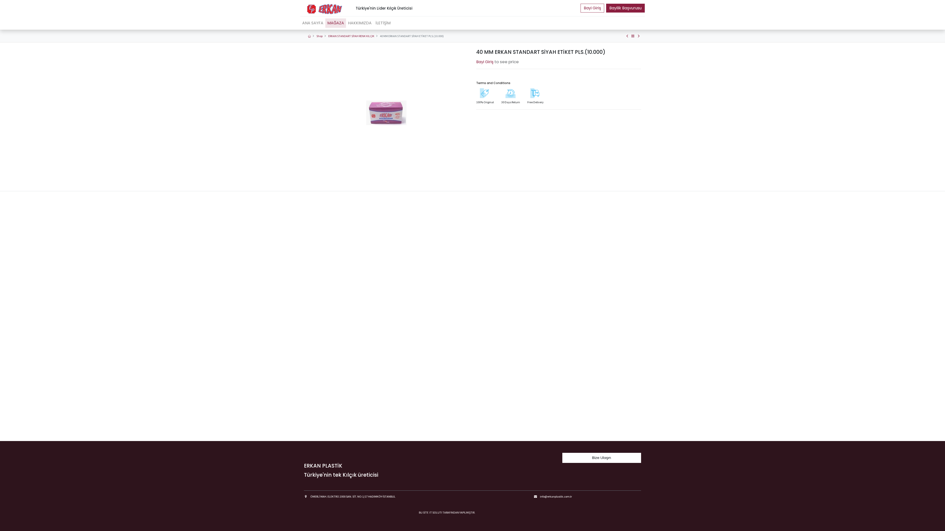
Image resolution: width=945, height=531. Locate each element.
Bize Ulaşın (601, 457)
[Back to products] (633, 36)
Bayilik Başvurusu (625, 8)
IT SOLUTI (435, 512)
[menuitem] (312, 23)
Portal (592, 8)
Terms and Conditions (493, 83)
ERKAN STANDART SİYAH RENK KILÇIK (351, 36)
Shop (319, 36)
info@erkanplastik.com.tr (556, 496)
